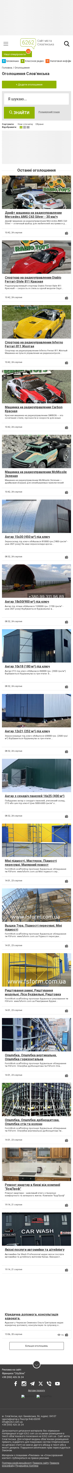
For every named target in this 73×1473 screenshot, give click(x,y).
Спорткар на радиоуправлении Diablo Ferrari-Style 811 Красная (33, 279)
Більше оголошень (36, 1345)
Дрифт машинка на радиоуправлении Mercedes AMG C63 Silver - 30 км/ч (33, 214)
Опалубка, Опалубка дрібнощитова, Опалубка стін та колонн (32, 1122)
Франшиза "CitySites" (13, 1373)
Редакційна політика (26, 1465)
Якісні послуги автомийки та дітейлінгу (34, 1249)
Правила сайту (41, 1463)
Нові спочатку (25, 124)
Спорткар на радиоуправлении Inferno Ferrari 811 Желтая (34, 344)
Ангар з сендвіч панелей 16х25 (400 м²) (34, 796)
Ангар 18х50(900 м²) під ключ (27, 601)
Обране (39, 124)
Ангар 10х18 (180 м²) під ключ (27, 666)
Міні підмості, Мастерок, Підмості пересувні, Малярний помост (31, 862)
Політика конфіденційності (17, 1463)
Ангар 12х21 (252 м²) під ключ (27, 731)
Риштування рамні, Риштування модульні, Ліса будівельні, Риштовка (33, 992)
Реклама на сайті (11, 1369)
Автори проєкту (36, 1390)
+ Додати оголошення (29, 84)
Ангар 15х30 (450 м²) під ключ (27, 537)
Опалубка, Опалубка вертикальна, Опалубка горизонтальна (31, 1057)
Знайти (21, 112)
